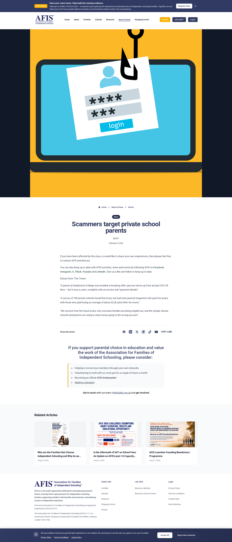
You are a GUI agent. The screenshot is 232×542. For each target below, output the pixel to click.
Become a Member (142, 488)
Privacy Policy (174, 488)
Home (67, 20)
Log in (192, 20)
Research (110, 20)
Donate (165, 20)
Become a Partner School (145, 493)
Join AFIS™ (179, 20)
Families (87, 20)
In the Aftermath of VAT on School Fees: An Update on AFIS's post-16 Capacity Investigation (114, 456)
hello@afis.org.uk (121, 392)
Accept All (165, 535)
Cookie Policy (173, 499)
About (76, 20)
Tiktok (78, 271)
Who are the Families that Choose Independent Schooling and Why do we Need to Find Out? (58, 456)
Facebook (158, 267)
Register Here (184, 6)
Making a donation (85, 382)
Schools (98, 20)
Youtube (86, 271)
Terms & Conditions (176, 493)
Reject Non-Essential (186, 535)
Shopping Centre (142, 20)
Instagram (65, 271)
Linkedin (100, 271)
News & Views (124, 20)
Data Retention (174, 504)
